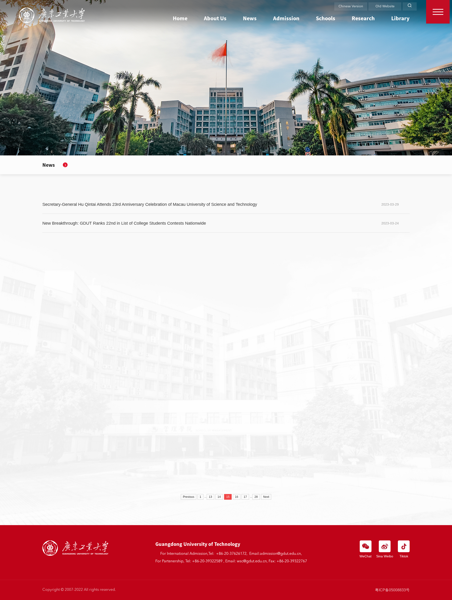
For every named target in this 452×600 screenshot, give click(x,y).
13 (210, 497)
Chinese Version (351, 6)
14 (219, 497)
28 (256, 497)
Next (266, 497)
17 (245, 497)
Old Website (385, 6)
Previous (188, 497)
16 (236, 497)
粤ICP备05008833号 (392, 590)
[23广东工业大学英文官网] (52, 15)
